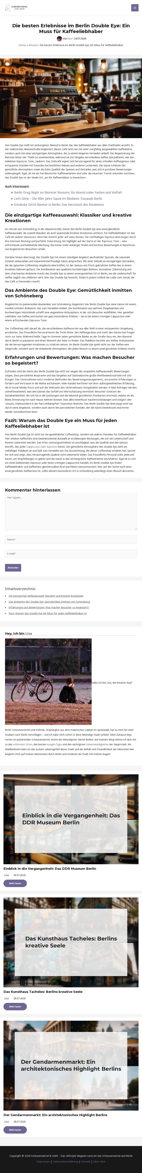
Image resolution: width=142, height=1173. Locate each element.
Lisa (28, 634)
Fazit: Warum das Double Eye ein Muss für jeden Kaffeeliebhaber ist (48, 613)
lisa (6, 875)
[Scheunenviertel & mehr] (16, 8)
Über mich (99, 1161)
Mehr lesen (15, 883)
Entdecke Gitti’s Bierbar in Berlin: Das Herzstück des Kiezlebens (59, 204)
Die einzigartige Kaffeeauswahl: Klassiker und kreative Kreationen (46, 595)
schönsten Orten (22, 744)
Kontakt (85, 1161)
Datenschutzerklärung (65, 1161)
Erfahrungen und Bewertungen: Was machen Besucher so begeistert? (49, 607)
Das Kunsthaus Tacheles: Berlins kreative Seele (42, 992)
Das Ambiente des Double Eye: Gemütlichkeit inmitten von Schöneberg (49, 601)
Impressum (43, 1161)
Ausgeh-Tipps (54, 744)
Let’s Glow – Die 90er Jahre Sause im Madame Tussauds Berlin (58, 198)
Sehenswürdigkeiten (97, 744)
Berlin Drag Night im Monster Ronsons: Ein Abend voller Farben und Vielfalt (68, 192)
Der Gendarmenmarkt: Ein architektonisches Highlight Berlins (55, 1115)
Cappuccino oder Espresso (41, 446)
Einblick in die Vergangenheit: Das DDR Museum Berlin (49, 869)
